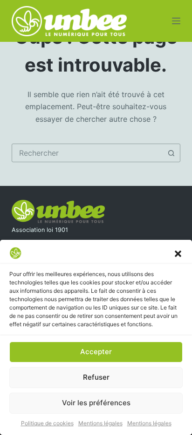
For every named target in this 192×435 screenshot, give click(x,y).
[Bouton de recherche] (171, 153)
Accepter (96, 351)
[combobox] (87, 153)
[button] (178, 252)
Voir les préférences (96, 402)
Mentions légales (100, 423)
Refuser (96, 377)
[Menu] (176, 21)
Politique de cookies (47, 423)
